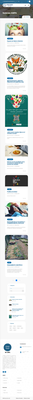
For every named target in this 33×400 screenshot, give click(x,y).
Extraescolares (19, 390)
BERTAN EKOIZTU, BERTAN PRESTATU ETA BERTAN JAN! (15, 81)
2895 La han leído (10, 193)
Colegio (9, 189)
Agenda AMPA (19, 380)
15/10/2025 (17, 135)
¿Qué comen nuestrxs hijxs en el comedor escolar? (16, 133)
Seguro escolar (5, 392)
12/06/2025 (17, 166)
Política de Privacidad (19, 398)
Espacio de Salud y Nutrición (15, 41)
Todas (11, 288)
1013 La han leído (10, 135)
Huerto (9, 262)
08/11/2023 (17, 193)
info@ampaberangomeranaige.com (9, 1)
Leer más (25, 48)
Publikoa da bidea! (12, 191)
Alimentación (10, 38)
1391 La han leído (10, 166)
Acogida (4, 390)
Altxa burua (9, 219)
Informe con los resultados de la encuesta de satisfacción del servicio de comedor (16, 163)
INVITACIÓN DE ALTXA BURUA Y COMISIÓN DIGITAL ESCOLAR (16, 222)
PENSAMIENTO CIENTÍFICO (14, 265)
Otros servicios (19, 392)
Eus (16, 1)
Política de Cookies (27, 398)
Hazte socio (5, 380)
